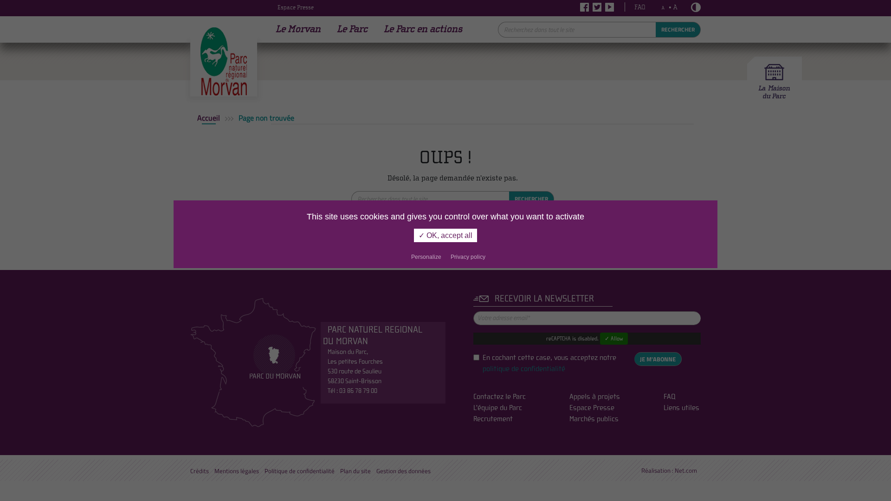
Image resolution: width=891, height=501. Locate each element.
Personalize (426, 257)
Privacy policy (468, 257)
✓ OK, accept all (445, 235)
